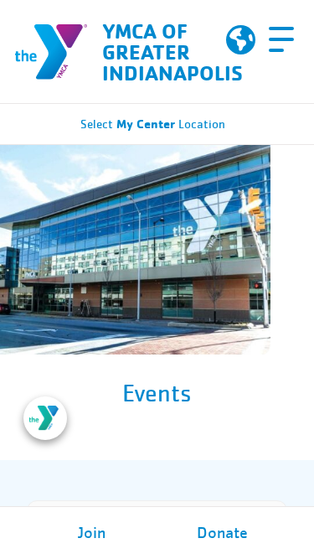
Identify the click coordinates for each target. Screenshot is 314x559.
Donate (222, 533)
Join (92, 533)
